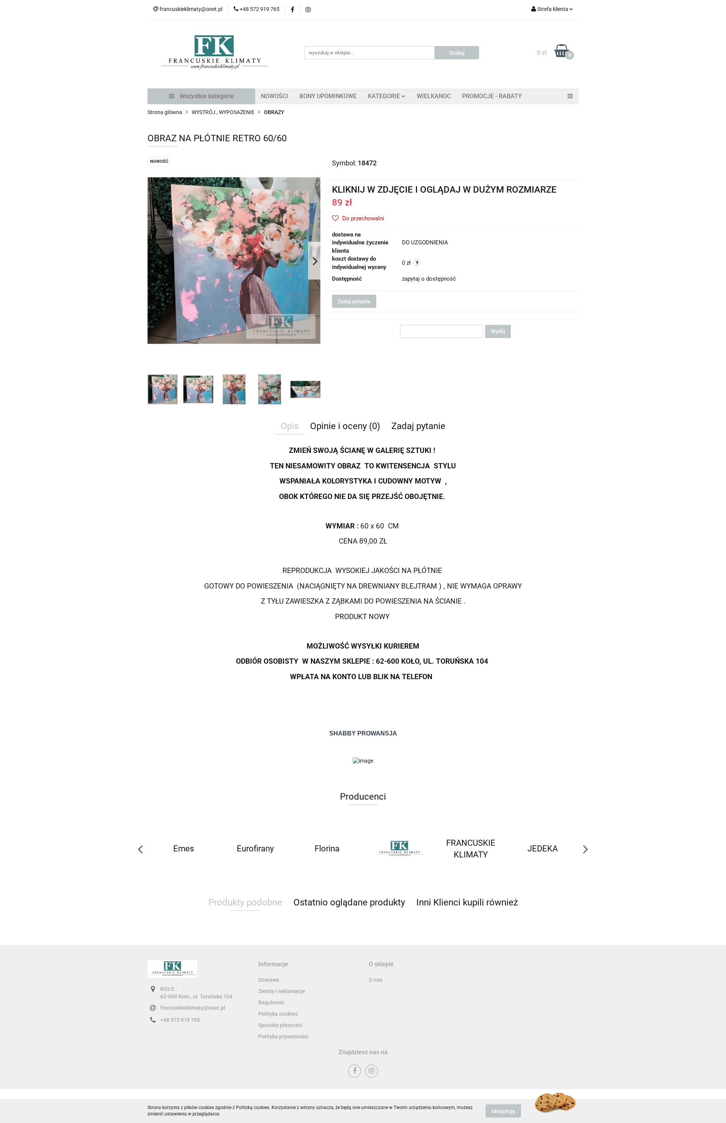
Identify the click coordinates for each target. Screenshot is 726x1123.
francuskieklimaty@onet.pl (192, 1008)
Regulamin (271, 1002)
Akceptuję (503, 1111)
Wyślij (498, 331)
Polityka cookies (278, 1014)
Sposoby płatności (280, 1025)
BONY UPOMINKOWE (328, 96)
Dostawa (268, 980)
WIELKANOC (434, 96)
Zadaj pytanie (354, 301)
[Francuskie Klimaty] (327, 848)
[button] (273, 965)
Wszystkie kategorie (206, 96)
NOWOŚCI (274, 96)
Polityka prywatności (283, 1036)
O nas (375, 980)
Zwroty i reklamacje (281, 991)
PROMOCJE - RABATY (492, 96)
